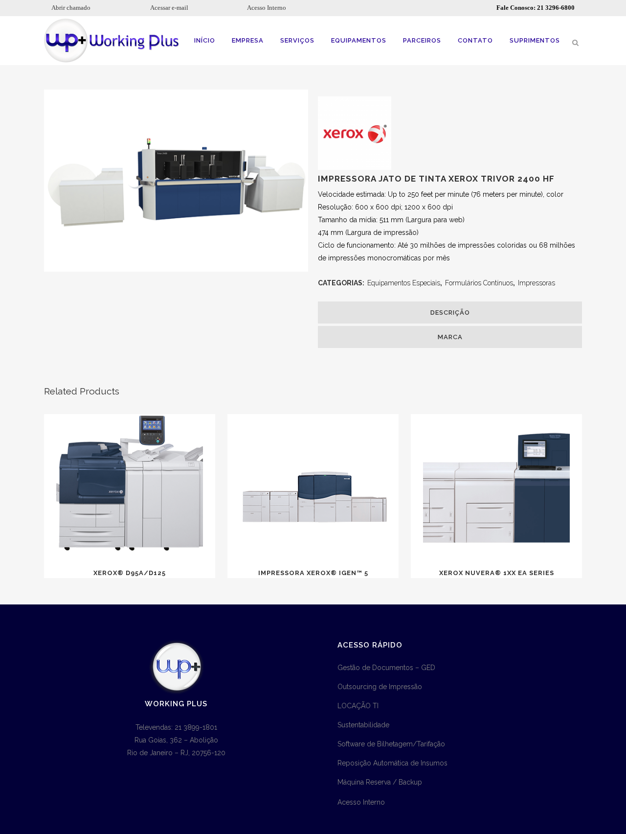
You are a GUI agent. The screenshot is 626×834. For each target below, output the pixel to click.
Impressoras (536, 283)
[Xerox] (354, 167)
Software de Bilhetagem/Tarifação (391, 744)
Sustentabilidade (363, 725)
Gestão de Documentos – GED (386, 668)
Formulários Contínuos (479, 283)
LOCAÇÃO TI (358, 706)
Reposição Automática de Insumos (392, 763)
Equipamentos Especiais (403, 283)
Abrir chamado (70, 7)
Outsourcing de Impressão (379, 687)
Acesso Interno (266, 7)
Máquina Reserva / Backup (379, 782)
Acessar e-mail (169, 7)
